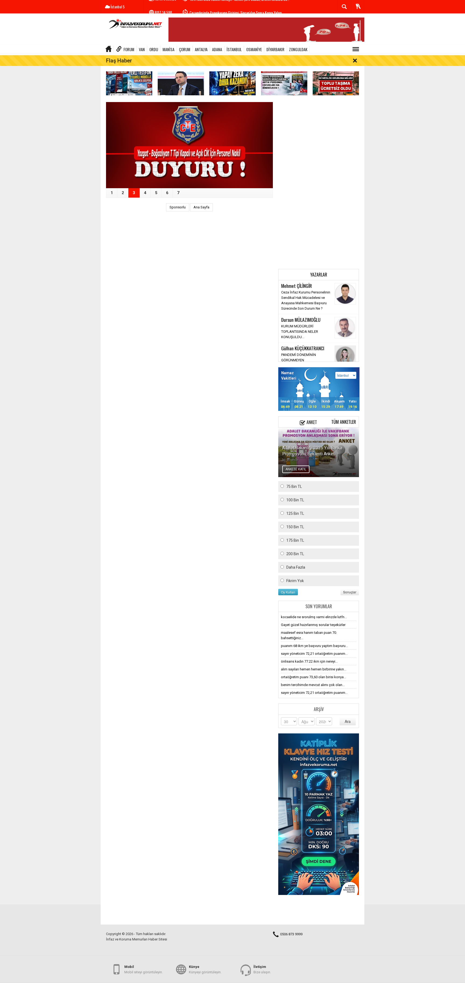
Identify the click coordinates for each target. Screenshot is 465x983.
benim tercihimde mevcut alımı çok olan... (313, 685)
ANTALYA (201, 49)
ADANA (217, 49)
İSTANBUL (234, 49)
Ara (348, 721)
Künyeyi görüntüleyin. (205, 969)
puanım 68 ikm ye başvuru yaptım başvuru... (314, 646)
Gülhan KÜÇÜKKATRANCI (302, 348)
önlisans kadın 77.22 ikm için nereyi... (309, 661)
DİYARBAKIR (275, 49)
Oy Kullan (288, 592)
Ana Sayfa (201, 207)
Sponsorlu (178, 207)
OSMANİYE (254, 49)
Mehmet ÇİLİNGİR (296, 285)
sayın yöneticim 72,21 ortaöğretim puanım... (314, 654)
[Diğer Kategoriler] (355, 49)
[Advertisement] (318, 183)
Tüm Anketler (343, 422)
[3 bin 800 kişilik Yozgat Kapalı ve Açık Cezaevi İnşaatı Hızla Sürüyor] (189, 145)
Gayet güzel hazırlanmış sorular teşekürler (313, 625)
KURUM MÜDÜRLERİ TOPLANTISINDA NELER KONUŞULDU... (299, 331)
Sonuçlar (349, 592)
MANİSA (168, 49)
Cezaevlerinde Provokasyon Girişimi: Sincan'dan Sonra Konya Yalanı (235, 7)
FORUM (129, 49)
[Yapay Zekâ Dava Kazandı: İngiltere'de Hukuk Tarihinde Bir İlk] (232, 83)
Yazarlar (318, 274)
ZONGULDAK (298, 49)
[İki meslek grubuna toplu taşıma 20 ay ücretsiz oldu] (336, 83)
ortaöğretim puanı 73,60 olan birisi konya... (313, 677)
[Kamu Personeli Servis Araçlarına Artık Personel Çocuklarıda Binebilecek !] (284, 83)
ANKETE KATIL (296, 469)
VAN (142, 49)
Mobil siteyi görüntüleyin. (143, 969)
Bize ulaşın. (262, 969)
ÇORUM (184, 49)
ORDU (153, 49)
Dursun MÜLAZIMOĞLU (300, 319)
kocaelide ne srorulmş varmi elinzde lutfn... (314, 617)
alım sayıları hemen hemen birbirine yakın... (313, 669)
